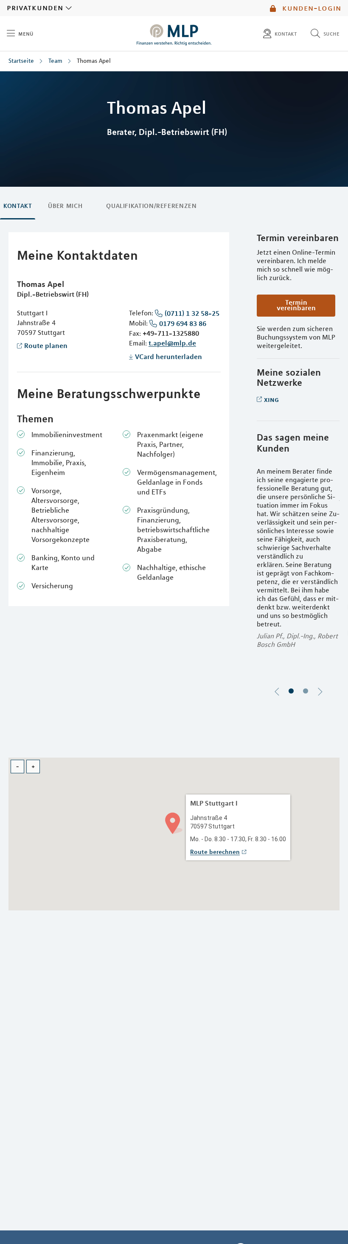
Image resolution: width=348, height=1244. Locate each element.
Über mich (65, 206)
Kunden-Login (310, 8)
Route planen (45, 345)
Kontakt (17, 206)
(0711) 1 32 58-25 (192, 313)
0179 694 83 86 (182, 323)
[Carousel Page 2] (306, 691)
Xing (271, 399)
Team (55, 61)
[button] (174, 822)
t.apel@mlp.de (172, 343)
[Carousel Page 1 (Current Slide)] (291, 691)
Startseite (21, 61)
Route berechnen (215, 852)
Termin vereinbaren (296, 305)
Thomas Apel (94, 61)
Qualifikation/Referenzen (151, 206)
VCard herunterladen (168, 356)
